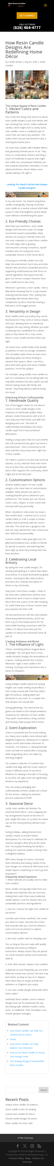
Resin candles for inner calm (19, 1123)
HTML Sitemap (25, 1137)
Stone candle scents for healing (20, 1109)
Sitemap (27, 1161)
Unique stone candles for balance (21, 1104)
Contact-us (38, 1158)
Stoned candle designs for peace (21, 1118)
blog (27, 1158)
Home (13, 1039)
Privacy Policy (16, 1158)
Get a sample (27, 15)
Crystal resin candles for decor (20, 1114)
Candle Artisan (15, 61)
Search (43, 1090)
